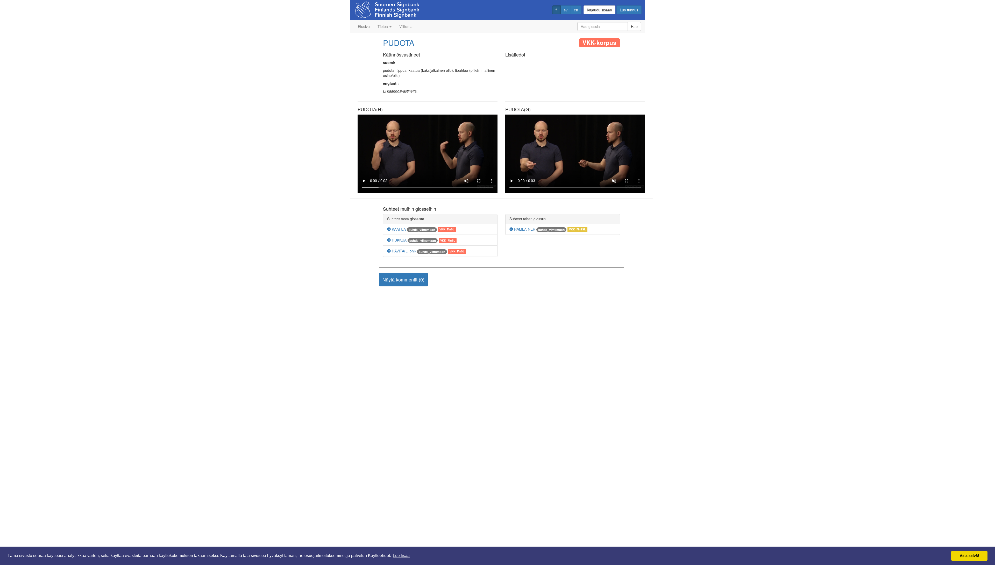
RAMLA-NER (524, 229)
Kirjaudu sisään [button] (599, 9)
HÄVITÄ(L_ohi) (403, 250)
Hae (634, 26)
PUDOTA (398, 42)
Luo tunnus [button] (629, 9)
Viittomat (406, 26)
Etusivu (364, 26)
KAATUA (398, 229)
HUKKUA (399, 240)
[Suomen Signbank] (387, 8)
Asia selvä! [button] (969, 556)
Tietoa (383, 26)
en (576, 9)
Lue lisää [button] (401, 555)
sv (565, 9)
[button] (403, 280)
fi (556, 9)
